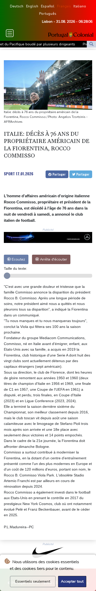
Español (48, 6)
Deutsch (17, 6)
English (32, 6)
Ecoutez (18, 259)
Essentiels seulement (32, 581)
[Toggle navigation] (10, 33)
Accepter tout (72, 581)
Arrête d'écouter (53, 259)
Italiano (79, 6)
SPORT (9, 173)
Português (48, 13)
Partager (58, 174)
